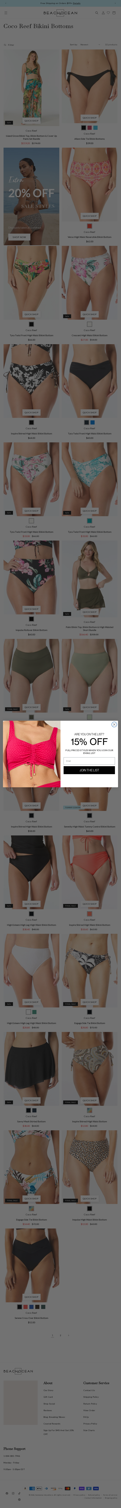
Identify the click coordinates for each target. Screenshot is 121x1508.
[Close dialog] (114, 724)
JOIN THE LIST (89, 770)
